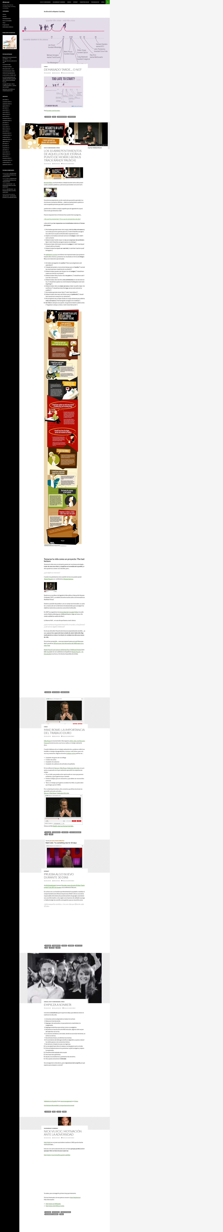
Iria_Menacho (57, 1008)
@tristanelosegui (51, 885)
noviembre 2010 (6, 160)
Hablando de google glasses (9, 73)
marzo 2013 (5, 112)
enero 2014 (5, 110)
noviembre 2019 (6, 101)
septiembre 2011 (6, 139)
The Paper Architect (7, 66)
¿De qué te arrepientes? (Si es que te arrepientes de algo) (62, 219)
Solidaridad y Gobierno (59, 2)
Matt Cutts (79, 945)
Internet (75, 2)
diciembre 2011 (6, 133)
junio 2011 (5, 145)
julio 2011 (5, 143)
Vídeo (51, 834)
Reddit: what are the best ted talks (63, 826)
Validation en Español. (50, 1101)
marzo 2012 (5, 126)
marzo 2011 (5, 152)
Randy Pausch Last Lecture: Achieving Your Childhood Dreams (62, 649)
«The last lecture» (68, 579)
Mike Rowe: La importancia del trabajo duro (64, 731)
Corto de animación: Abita (8, 70)
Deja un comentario (68, 73)
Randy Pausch (48, 579)
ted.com (52, 947)
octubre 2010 (6, 162)
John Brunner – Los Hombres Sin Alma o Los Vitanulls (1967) (9, 175)
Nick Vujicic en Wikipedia (53, 1204)
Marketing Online (84, 2)
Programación (95, 2)
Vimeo (76, 1101)
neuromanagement (66, 1101)
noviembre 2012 (6, 120)
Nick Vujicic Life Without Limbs (55, 1206)
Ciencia (69, 2)
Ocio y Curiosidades (75, 832)
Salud (59, 1111)
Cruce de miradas (7, 64)
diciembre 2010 (6, 158)
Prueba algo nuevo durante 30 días (59, 875)
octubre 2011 (6, 137)
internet (71, 945)
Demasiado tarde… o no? (62, 69)
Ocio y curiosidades (45, 2)
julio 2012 (5, 122)
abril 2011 (5, 149)
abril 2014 (5, 108)
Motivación (56, 692)
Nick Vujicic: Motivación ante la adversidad (63, 1132)
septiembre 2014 (6, 103)
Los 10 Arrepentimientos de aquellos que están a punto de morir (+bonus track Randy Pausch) (62, 155)
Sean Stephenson (75, 1197)
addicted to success (51, 254)
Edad (54, 116)
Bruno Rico (56, 73)
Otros (102, 2)
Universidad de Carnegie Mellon (68, 612)
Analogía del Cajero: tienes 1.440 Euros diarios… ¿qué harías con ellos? (9, 85)
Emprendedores (62, 116)
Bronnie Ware (48, 182)
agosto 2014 (5, 106)
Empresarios (72, 116)
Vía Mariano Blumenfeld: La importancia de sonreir (59, 1105)
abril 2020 (5, 99)
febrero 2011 (6, 154)
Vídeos (58, 947)
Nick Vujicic (47, 1142)
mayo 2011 (5, 147)
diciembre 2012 (6, 118)
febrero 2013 (6, 114)
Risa (54, 1111)
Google (64, 945)
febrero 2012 (6, 129)
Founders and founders (53, 110)
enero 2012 (5, 131)
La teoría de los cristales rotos (9, 75)
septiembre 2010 (6, 164)
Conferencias (56, 832)
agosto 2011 (5, 141)
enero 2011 (5, 156)
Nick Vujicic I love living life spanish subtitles (57, 1155)
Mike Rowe (47, 741)
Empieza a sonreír (57, 1004)
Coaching (47, 116)
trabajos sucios (70, 753)
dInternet (6, 2)
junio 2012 (5, 124)
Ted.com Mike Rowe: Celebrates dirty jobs (66, 768)
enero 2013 (5, 116)
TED (46, 834)
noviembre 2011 (6, 135)
